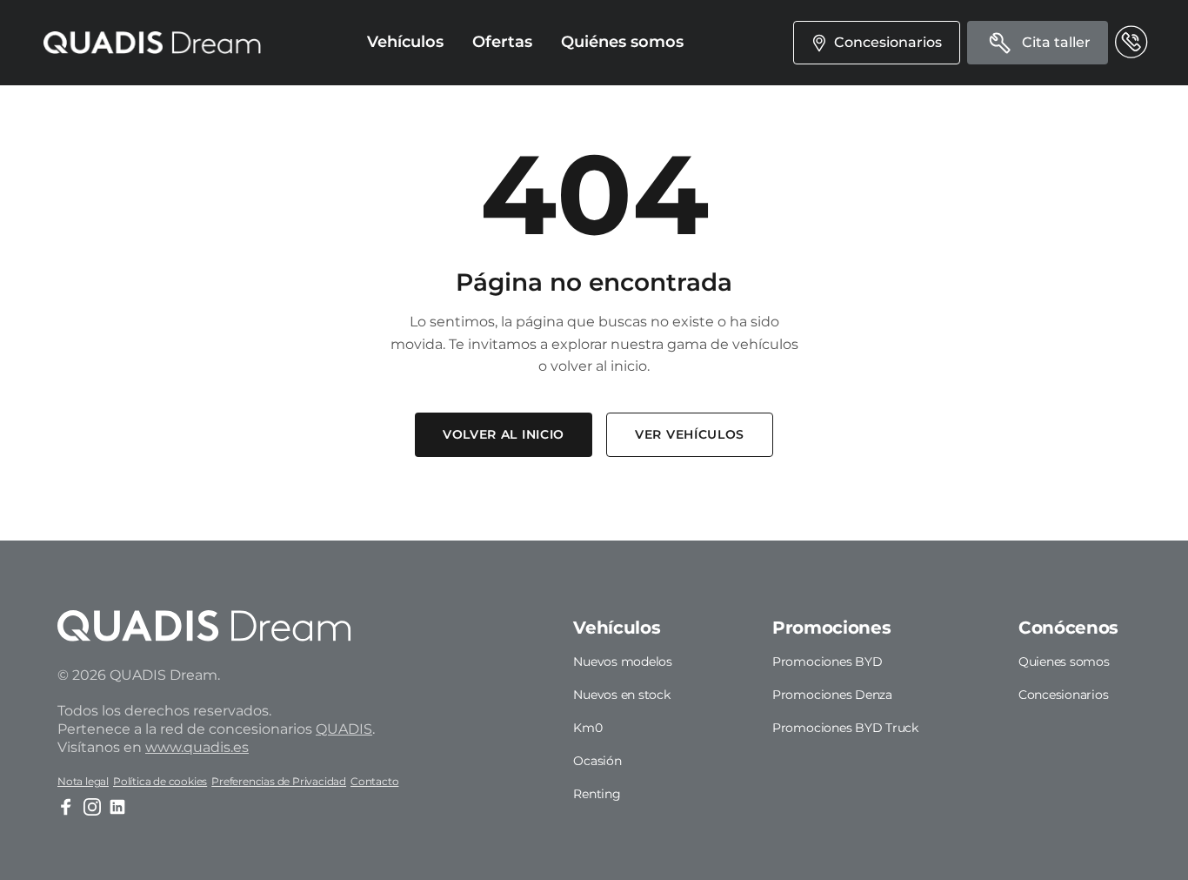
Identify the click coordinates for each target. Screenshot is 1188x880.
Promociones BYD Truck (845, 728)
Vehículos (405, 41)
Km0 (587, 728)
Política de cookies (160, 781)
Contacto (374, 781)
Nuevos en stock (621, 694)
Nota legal (83, 781)
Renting (596, 794)
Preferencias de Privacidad (278, 781)
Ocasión (597, 761)
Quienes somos (1064, 661)
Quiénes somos (622, 41)
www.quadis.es (197, 747)
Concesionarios (1063, 694)
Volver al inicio (503, 434)
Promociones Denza (832, 694)
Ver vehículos (689, 434)
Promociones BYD (827, 661)
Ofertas (502, 41)
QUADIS (344, 729)
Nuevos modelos (622, 661)
